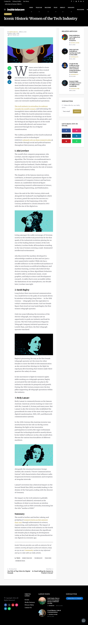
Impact (62, 7)
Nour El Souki (75, 42)
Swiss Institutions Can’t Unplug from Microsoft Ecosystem (74, 38)
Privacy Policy (17, 1)
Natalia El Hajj (75, 88)
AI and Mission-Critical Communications (54, 611)
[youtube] (76, 1)
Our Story (26, 1)
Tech (55, 7)
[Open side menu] (5, 9)
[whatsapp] (83, 1)
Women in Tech (20, 560)
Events (27, 600)
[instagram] (78, 1)
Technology (38, 558)
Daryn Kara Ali (13, 31)
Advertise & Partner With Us (13, 4)
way (20, 522)
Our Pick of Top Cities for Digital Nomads (18, 572)
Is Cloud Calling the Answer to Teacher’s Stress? (42, 572)
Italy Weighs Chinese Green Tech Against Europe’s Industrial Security (53, 600)
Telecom (39, 7)
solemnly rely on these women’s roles (36, 140)
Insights (71, 7)
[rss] (76, 136)
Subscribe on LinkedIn (74, 598)
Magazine (80, 9)
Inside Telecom (27, 558)
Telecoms (48, 558)
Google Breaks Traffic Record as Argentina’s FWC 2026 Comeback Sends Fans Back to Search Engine (75, 68)
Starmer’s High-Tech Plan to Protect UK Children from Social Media (75, 83)
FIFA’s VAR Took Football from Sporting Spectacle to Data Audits (74, 52)
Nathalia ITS (74, 57)
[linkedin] (81, 1)
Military (48, 7)
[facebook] (71, 1)
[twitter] (73, 1)
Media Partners (30, 602)
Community (8, 14)
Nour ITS (51, 605)
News (31, 7)
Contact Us (7, 1)
